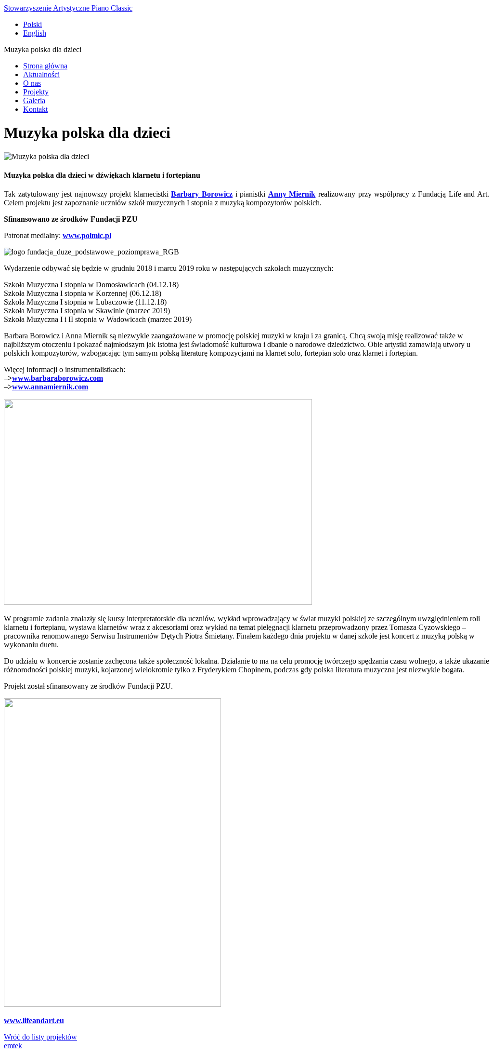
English (34, 33)
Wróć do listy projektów (40, 1037)
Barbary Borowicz (202, 194)
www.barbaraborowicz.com (57, 378)
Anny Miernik (292, 194)
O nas (32, 83)
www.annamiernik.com (50, 387)
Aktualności (41, 74)
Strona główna (45, 66)
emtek (13, 1045)
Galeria (34, 100)
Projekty (36, 92)
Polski (32, 24)
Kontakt (35, 109)
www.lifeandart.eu (34, 1020)
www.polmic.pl (87, 235)
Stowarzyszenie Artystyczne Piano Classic (68, 8)
